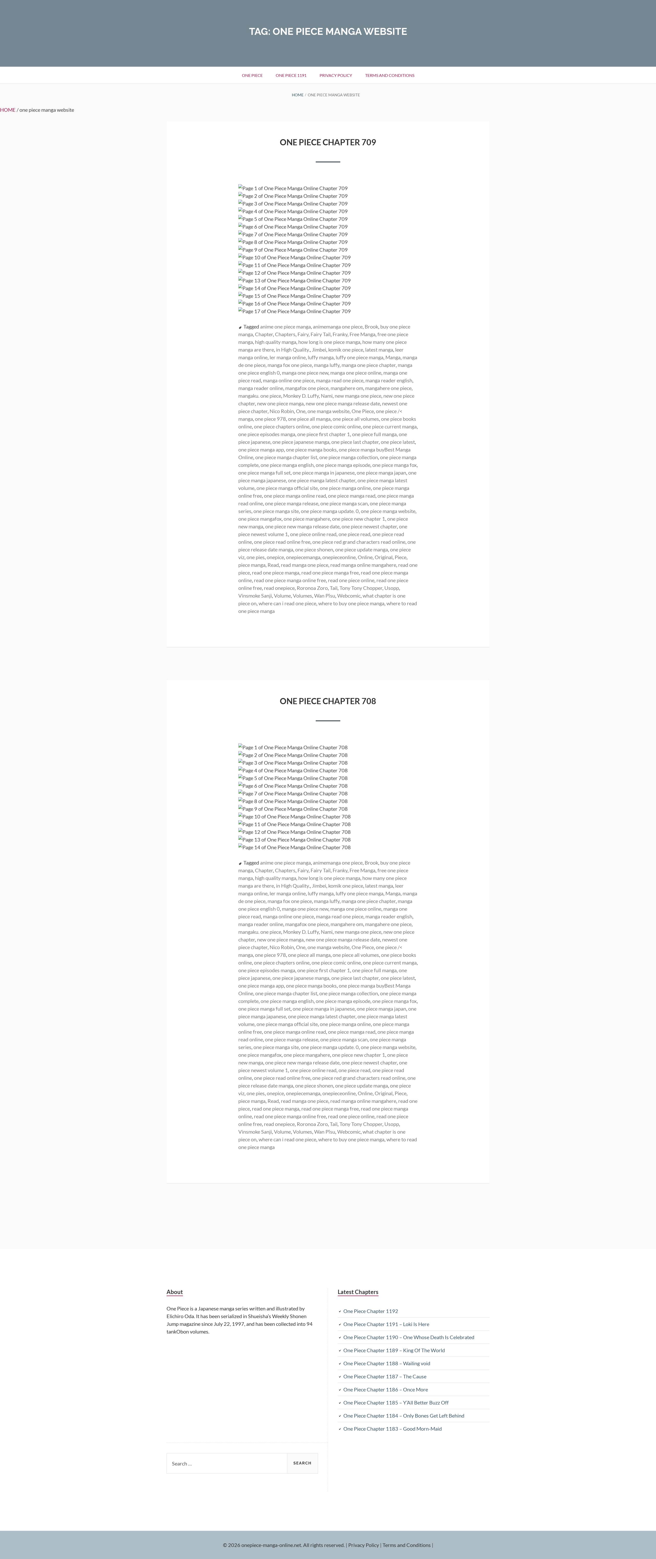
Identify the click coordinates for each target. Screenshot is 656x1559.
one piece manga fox (394, 465)
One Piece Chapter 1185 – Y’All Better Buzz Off (396, 1402)
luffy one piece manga (359, 357)
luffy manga (321, 357)
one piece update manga (361, 549)
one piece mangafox (260, 519)
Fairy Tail (321, 334)
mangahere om (347, 388)
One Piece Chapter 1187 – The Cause (384, 1376)
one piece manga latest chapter (321, 480)
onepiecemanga (303, 557)
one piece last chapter (355, 442)
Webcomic (349, 595)
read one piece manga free (330, 572)
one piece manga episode (343, 465)
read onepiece (279, 588)
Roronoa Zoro (312, 588)
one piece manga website (388, 511)
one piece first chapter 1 (323, 434)
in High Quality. (293, 349)
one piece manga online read (295, 496)
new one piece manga (280, 403)
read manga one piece (304, 565)
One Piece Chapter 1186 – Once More (385, 1389)
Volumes (302, 595)
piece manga (251, 565)
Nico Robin (282, 411)
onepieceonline (339, 557)
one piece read (354, 534)
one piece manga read (351, 496)
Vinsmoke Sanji (255, 595)
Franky (340, 334)
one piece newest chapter (369, 526)
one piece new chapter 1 (358, 519)
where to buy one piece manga (351, 603)
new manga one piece (358, 396)
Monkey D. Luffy (301, 396)
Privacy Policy (336, 75)
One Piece (363, 411)
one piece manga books (311, 449)
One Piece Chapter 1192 (370, 1311)
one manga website (329, 411)
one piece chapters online (282, 426)
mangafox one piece (307, 388)
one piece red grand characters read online (358, 542)
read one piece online (351, 580)
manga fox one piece (290, 365)
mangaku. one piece (259, 396)
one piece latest (398, 442)
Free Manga (362, 334)
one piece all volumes (356, 419)
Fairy (303, 334)
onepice (275, 557)
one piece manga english (287, 465)
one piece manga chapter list (286, 457)
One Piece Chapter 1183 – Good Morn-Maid (392, 1428)
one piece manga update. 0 (330, 511)
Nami (327, 396)
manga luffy (327, 365)
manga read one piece (339, 380)
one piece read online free (282, 542)
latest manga (379, 349)
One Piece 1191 (291, 75)
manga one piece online (355, 373)
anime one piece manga (285, 326)
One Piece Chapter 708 (328, 701)
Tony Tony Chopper (361, 588)
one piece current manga (390, 426)
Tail (333, 588)
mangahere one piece (388, 388)
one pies (256, 557)
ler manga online (288, 357)
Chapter (264, 334)
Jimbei (319, 349)
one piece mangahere (307, 519)
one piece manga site (276, 511)
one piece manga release (291, 503)
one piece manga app (261, 449)
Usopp (391, 588)
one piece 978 (270, 419)
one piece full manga (374, 434)
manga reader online (260, 388)
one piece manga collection (348, 457)
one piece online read (313, 534)
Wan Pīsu (324, 595)
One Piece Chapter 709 (328, 142)
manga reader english (388, 380)
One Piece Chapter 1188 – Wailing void (386, 1363)
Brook (371, 326)
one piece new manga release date (302, 526)
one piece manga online (345, 488)
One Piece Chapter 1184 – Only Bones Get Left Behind (403, 1415)
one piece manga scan (344, 503)
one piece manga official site (287, 488)
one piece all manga (309, 419)
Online (365, 557)
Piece (400, 557)
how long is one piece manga (329, 342)
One (300, 411)
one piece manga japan (381, 472)
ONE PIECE (252, 75)
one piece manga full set (264, 472)
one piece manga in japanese (324, 472)
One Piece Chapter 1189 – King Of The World (394, 1350)
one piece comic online (336, 426)
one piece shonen (314, 549)
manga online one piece (288, 380)
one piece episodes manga (266, 434)
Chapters (285, 334)
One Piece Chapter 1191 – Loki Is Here (386, 1324)
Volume (282, 595)
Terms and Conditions (389, 75)
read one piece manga (275, 572)
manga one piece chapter (369, 365)
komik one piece (345, 349)
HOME (8, 110)
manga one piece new (305, 373)
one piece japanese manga (300, 442)
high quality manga (275, 342)
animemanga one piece (338, 326)
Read (273, 565)
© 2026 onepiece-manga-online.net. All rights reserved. (284, 1545)
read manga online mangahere (363, 565)
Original (384, 557)
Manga (393, 357)
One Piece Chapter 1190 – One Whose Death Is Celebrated (408, 1337)
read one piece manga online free (290, 580)
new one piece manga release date (343, 403)
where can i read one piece (287, 603)
